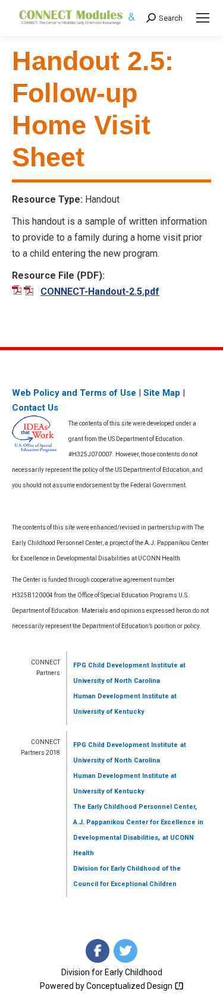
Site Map (161, 392)
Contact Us (35, 407)
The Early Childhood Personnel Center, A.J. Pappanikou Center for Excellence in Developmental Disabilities (138, 822)
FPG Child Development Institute (125, 665)
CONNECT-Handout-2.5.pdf (99, 291)
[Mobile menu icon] (202, 18)
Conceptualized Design (130, 986)
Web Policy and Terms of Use (74, 392)
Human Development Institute (121, 696)
